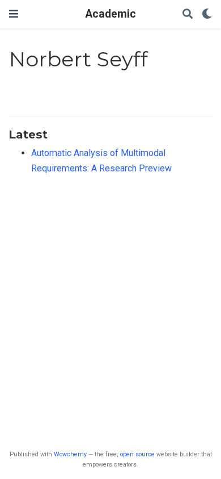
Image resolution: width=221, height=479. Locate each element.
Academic (111, 13)
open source (137, 454)
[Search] (187, 14)
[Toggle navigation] (13, 14)
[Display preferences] (207, 14)
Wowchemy (70, 454)
